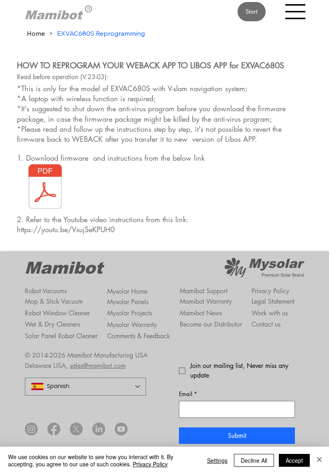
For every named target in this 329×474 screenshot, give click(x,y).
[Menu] (295, 12)
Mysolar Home (127, 291)
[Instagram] (31, 429)
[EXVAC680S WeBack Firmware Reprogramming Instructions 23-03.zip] (45, 187)
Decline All (254, 460)
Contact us (266, 324)
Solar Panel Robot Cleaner (61, 336)
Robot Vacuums (46, 291)
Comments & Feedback (138, 336)
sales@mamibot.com (98, 366)
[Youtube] (121, 429)
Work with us (270, 313)
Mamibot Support (203, 291)
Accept (294, 460)
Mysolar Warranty (132, 325)
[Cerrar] (319, 460)
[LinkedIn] (98, 429)
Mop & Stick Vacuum (54, 301)
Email (188, 394)
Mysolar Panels (127, 302)
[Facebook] (53, 429)
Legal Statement (273, 301)
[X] (76, 429)
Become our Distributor (211, 324)
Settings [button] (217, 460)
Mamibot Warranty (206, 301)
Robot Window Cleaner (57, 313)
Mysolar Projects (129, 313)
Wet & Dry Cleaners (52, 324)
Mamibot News (201, 313)
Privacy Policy (270, 291)
